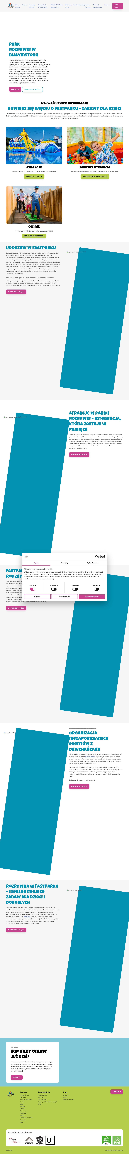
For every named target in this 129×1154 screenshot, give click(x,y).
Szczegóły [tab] (64, 563)
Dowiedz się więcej (32, 89)
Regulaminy (108, 1150)
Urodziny (82, 5)
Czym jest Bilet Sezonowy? (47, 1102)
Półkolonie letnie (68, 6)
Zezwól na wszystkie (91, 596)
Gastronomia (42, 1095)
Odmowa (37, 596)
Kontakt (106, 5)
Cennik (75, 5)
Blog (21, 1104)
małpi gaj (27, 917)
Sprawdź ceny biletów (34, 236)
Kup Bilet (15, 89)
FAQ (39, 1104)
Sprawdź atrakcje (34, 176)
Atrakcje (24, 5)
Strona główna (17, 6)
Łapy (21, 1122)
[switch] (54, 589)
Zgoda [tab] (36, 563)
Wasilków (23, 1113)
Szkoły (65, 1097)
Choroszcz (23, 1111)
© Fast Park (9, 1150)
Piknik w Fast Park (26, 1100)
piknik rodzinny (90, 757)
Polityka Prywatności (117, 1150)
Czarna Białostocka (26, 1118)
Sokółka (22, 1106)
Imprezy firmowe (87, 6)
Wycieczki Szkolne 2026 (97, 6)
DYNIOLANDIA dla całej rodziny (57, 6)
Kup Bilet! (117, 6)
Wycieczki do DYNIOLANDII (42, 6)
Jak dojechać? (42, 1100)
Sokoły (22, 1115)
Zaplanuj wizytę (32, 6)
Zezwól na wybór (64, 596)
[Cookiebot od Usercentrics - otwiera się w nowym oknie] (96, 556)
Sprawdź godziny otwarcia (95, 176)
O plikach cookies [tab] (93, 563)
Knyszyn (22, 1120)
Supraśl (22, 1109)
